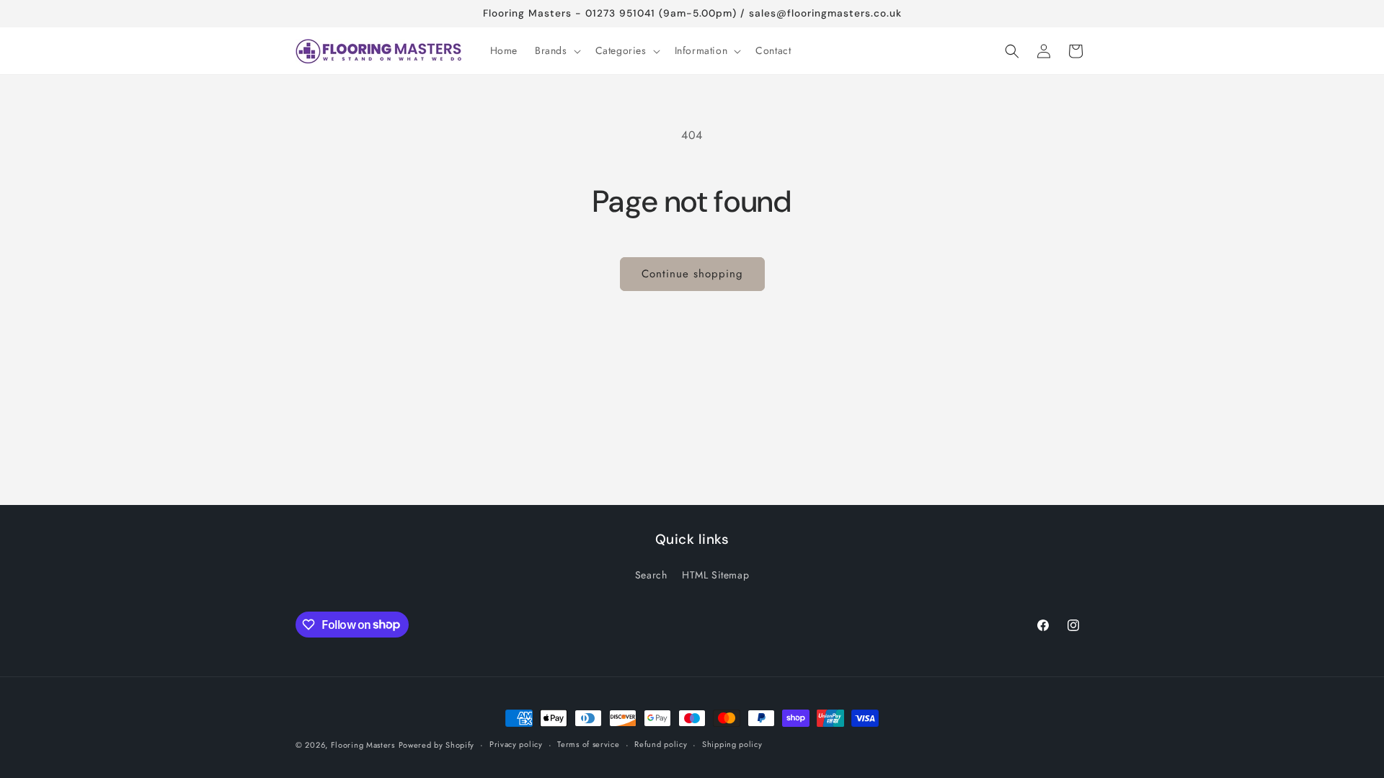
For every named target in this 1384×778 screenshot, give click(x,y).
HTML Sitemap (715, 575)
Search (651, 575)
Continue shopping (692, 274)
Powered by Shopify (437, 745)
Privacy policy (516, 744)
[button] (556, 50)
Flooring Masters (363, 745)
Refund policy (660, 744)
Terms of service (588, 744)
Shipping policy (732, 744)
